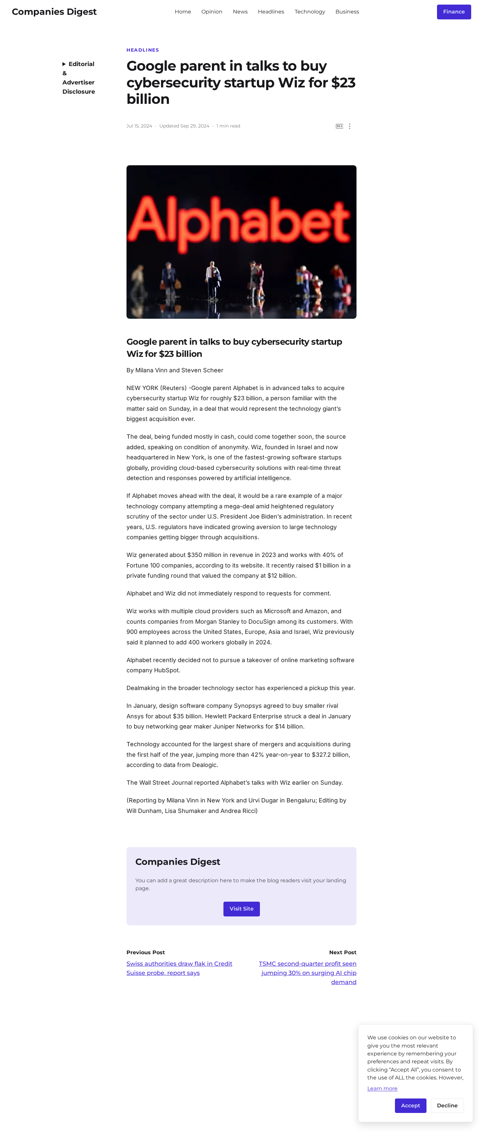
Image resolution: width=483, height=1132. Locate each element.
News (240, 12)
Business (347, 12)
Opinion (211, 12)
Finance (454, 12)
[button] (349, 126)
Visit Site (242, 909)
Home (183, 12)
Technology (310, 12)
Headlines (271, 12)
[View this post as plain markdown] (339, 126)
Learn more (382, 1088)
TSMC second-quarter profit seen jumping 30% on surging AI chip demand (307, 973)
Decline (447, 1105)
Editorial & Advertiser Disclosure (78, 77)
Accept (410, 1105)
